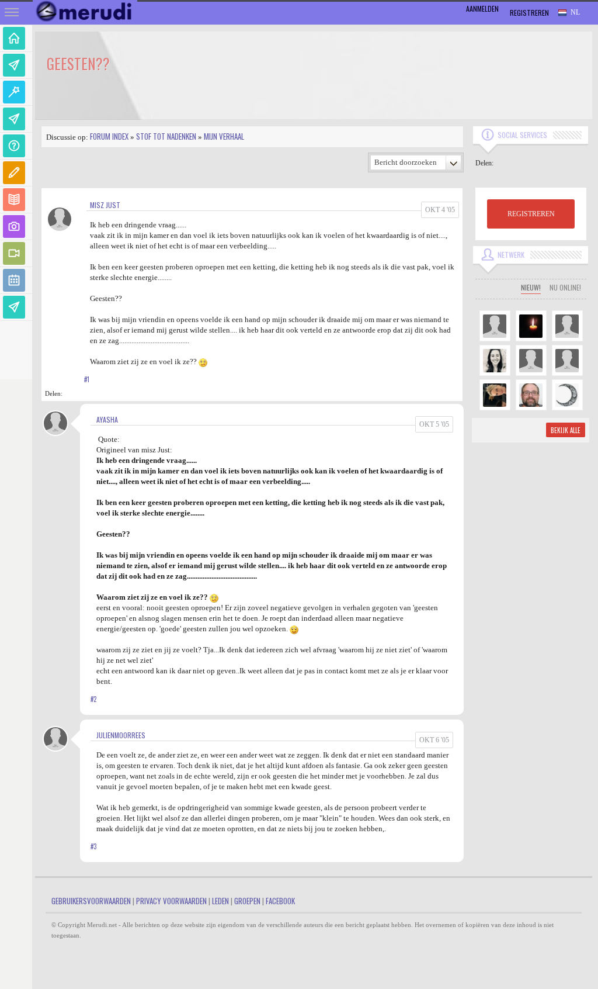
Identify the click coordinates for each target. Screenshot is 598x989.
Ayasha (107, 419)
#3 (93, 846)
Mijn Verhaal (224, 136)
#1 (86, 379)
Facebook (280, 901)
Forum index (109, 136)
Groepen (247, 901)
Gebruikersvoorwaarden (91, 901)
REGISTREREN (531, 214)
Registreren (529, 13)
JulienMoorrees (120, 735)
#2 (93, 699)
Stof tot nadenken (166, 136)
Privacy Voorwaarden (171, 901)
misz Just (105, 205)
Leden (220, 901)
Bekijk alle (565, 430)
